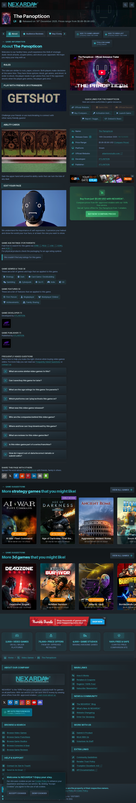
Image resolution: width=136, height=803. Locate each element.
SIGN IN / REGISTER (131, 4)
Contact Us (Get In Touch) (19, 766)
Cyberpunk (26, 282)
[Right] (64, 34)
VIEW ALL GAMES (120, 490)
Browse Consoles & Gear (18, 745)
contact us (6, 364)
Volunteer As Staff (85, 741)
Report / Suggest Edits (93, 119)
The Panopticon (29, 470)
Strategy (9, 277)
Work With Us (83, 737)
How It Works (83, 675)
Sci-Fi (40, 282)
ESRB (36, 246)
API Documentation (86, 770)
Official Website (82, 107)
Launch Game (125, 113)
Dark (22, 277)
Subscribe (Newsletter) (87, 688)
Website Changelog (86, 713)
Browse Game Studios (17, 741)
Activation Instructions (104, 113)
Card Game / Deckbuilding (42, 277)
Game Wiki (103, 107)
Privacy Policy (68, 791)
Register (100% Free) (86, 684)
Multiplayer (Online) (50, 297)
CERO (59, 246)
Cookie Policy (82, 791)
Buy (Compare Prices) (62, 34)
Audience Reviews (34, 34)
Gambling (11, 282)
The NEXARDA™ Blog (86, 704)
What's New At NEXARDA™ (89, 708)
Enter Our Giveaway (86, 717)
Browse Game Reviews (17, 750)
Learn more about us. (47, 695)
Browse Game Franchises (18, 737)
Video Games (27, 657)
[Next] (131, 521)
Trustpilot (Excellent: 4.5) (88, 766)
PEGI (44, 246)
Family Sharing (32, 302)
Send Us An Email (15, 770)
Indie (53, 282)
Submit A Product (85, 733)
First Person (11, 297)
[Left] (3, 34)
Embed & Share (114, 119)
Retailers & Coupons (86, 680)
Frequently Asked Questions (48, 362)
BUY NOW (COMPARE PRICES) (102, 214)
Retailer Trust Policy (86, 761)
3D (63, 282)
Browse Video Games (17, 733)
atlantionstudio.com (111, 153)
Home (11, 657)
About (15, 34)
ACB (7, 248)
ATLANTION (19, 316)
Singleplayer (28, 297)
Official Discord (125, 107)
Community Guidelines (87, 757)
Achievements (12, 302)
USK (52, 246)
